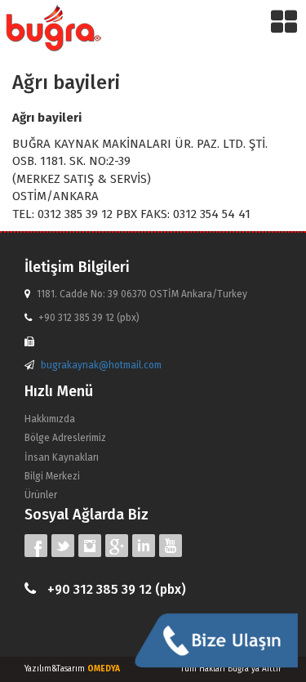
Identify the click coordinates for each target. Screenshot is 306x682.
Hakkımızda (49, 419)
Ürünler (40, 495)
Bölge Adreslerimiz (65, 438)
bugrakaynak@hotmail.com (101, 365)
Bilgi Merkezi (52, 476)
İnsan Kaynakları (61, 457)
